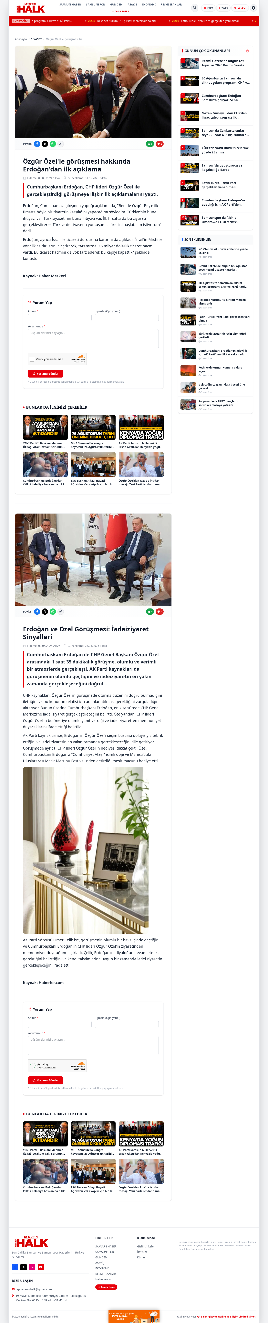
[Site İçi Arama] (194, 8)
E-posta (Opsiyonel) (107, 311)
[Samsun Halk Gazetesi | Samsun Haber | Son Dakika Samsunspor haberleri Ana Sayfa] (30, 8)
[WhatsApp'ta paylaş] (53, 144)
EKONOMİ (149, 4)
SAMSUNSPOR (95, 4)
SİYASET (36, 39)
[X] (23, 1267)
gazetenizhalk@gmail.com (34, 1289)
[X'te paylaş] (45, 144)
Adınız (33, 311)
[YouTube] (41, 1267)
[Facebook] (15, 1267)
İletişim (142, 1252)
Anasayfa (21, 39)
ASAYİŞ (132, 4)
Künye (141, 1257)
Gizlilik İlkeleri (146, 1246)
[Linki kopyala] (60, 144)
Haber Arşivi (103, 1279)
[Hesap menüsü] (253, 7)
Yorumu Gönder (47, 373)
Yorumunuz (36, 326)
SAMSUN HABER (70, 4)
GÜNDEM (116, 4)
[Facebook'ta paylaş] (37, 144)
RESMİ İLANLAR (171, 4)
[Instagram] (32, 1267)
